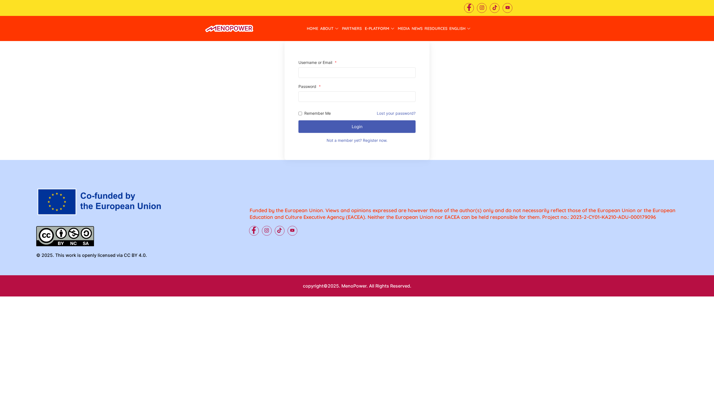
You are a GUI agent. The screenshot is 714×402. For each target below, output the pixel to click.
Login (357, 126)
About (327, 28)
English (457, 28)
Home (312, 28)
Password (309, 86)
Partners (352, 28)
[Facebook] (469, 8)
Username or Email (317, 62)
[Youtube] (507, 8)
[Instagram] (482, 8)
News (417, 28)
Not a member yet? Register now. (357, 140)
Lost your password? (396, 113)
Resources (435, 28)
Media (404, 28)
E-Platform (377, 28)
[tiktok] (495, 8)
